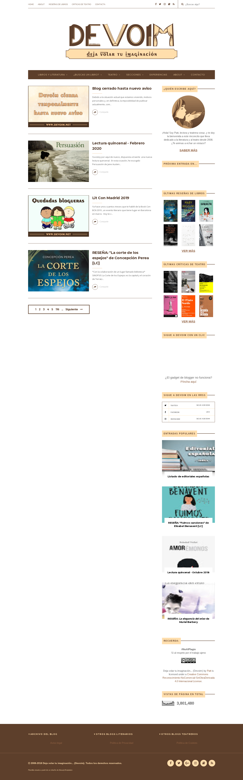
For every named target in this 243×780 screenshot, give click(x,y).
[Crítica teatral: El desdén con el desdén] (206, 317)
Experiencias (158, 74)
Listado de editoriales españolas (188, 476)
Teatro (113, 74)
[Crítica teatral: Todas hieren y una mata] (170, 293)
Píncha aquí (188, 381)
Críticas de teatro (81, 4)
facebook (190, 412)
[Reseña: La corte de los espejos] (171, 222)
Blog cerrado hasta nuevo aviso (122, 88)
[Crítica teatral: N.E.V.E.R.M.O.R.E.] (206, 293)
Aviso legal (56, 742)
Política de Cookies (187, 742)
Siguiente (71, 309)
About (41, 4)
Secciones (133, 74)
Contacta (100, 4)
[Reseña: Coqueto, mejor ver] (206, 222)
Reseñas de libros (58, 4)
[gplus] (187, 763)
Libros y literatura (51, 74)
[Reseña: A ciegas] (188, 246)
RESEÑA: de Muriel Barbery (188, 620)
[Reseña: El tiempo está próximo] (206, 246)
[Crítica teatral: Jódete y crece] (170, 317)
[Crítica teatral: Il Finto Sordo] (188, 317)
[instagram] (165, 4)
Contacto (198, 74)
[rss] (174, 4)
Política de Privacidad (121, 742)
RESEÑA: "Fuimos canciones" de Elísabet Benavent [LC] (188, 524)
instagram (190, 419)
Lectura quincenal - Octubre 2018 (188, 572)
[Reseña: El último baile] (188, 222)
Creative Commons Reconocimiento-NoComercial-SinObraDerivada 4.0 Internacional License (188, 678)
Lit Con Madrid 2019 (110, 198)
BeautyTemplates (65, 770)
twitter (190, 405)
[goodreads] (169, 4)
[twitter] (160, 4)
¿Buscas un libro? (86, 74)
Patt (209, 670)
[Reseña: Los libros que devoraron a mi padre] (170, 246)
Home (31, 4)
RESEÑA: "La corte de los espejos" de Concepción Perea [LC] (120, 257)
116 (57, 309)
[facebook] (156, 4)
